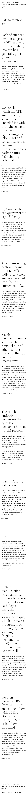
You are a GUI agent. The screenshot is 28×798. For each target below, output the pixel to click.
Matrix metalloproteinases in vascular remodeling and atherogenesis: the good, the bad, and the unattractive (13, 348)
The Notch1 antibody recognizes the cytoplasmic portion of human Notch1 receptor (13, 421)
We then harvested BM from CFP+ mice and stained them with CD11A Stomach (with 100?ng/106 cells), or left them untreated (13, 712)
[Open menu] (2, 10)
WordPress (18, 792)
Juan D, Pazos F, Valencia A (12, 483)
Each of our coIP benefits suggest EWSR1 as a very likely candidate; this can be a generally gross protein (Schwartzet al (12, 48)
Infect (5, 536)
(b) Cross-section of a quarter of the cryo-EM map (13, 212)
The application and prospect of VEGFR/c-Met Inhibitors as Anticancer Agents (13, 5)
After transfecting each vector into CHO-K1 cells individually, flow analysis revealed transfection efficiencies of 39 (13, 274)
